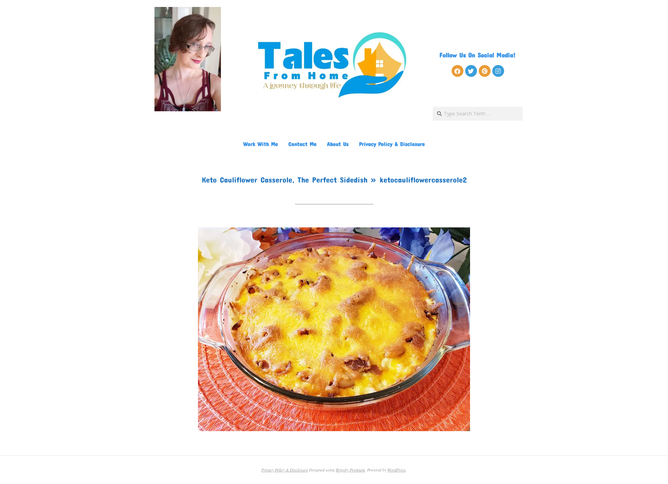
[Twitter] (471, 71)
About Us (338, 143)
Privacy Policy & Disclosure (392, 143)
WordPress (396, 470)
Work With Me (260, 143)
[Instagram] (498, 71)
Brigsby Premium (350, 470)
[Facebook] (457, 71)
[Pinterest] (485, 71)
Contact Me (302, 143)
